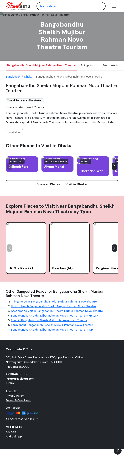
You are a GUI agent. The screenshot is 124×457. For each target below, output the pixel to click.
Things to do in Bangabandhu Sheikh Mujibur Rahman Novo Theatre (54, 301)
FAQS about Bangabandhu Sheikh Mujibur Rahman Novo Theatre (52, 325)
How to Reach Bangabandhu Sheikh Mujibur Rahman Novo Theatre (53, 306)
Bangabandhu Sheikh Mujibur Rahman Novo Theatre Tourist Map (52, 329)
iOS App (11, 432)
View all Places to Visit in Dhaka (62, 184)
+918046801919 (16, 374)
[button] (114, 166)
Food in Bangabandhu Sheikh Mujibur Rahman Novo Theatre (49, 320)
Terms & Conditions (18, 400)
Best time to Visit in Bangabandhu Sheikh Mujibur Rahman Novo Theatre (57, 311)
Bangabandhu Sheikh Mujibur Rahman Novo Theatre (41, 65)
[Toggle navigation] (113, 6)
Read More (14, 132)
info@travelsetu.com (20, 378)
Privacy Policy (15, 395)
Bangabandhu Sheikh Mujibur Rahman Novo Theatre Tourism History (54, 315)
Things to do (89, 65)
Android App (14, 436)
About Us (11, 391)
